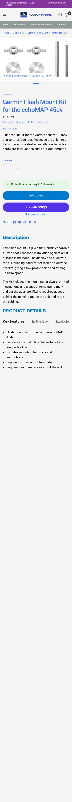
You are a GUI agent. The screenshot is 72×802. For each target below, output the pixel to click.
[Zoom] (67, 42)
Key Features (14, 321)
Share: (6, 222)
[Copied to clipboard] (35, 222)
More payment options (36, 214)
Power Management (41, 24)
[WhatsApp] (30, 222)
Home (6, 24)
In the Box (40, 321)
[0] (66, 14)
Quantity (7, 160)
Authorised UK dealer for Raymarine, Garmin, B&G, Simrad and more (39, 4)
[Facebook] (14, 222)
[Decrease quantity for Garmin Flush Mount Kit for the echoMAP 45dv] (6, 168)
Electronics (20, 24)
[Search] (60, 14)
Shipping (20, 122)
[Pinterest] (25, 222)
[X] (19, 222)
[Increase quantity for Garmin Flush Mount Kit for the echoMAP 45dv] (18, 168)
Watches (61, 24)
